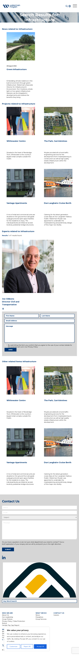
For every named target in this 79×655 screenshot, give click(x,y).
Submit (8, 549)
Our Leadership (7, 617)
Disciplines (39, 617)
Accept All (40, 646)
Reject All (27, 646)
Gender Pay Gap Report (10, 625)
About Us (5, 615)
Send (10, 350)
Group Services (41, 619)
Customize (13, 646)
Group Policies (7, 619)
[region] (26, 639)
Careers (56, 615)
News (38, 615)
